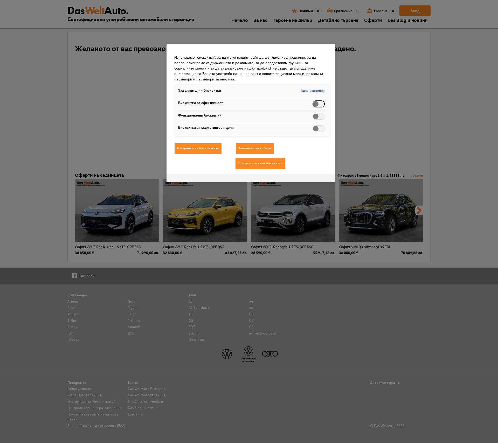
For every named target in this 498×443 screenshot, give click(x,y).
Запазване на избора (254, 148)
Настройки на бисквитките (198, 148)
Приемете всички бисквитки (260, 163)
